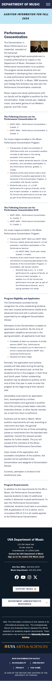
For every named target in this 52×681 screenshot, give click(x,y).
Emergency (38, 663)
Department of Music (21, 4)
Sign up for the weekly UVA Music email (26, 556)
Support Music (24, 589)
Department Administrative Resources (24, 602)
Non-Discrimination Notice (26, 658)
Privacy (20, 668)
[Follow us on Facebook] (17, 578)
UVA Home (35, 668)
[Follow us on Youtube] (23, 578)
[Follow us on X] (35, 578)
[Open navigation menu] (48, 4)
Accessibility (19, 663)
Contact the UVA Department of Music (26, 553)
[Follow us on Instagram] (29, 578)
